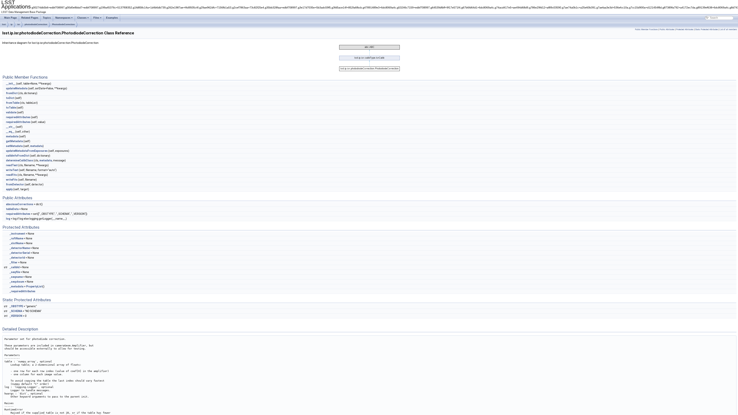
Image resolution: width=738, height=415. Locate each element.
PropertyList (34, 286)
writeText (12, 170)
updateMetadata (16, 88)
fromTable (12, 102)
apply (9, 189)
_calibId (15, 267)
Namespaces (62, 17)
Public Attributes (667, 29)
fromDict (12, 93)
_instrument (17, 233)
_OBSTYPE (16, 306)
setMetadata (14, 146)
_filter (13, 262)
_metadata (16, 286)
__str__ (10, 126)
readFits (11, 174)
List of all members (728, 29)
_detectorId (17, 257)
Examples (112, 17)
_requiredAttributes (22, 291)
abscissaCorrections (19, 204)
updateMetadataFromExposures (27, 150)
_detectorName (20, 248)
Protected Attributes (684, 29)
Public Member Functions (646, 29)
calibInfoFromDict (17, 155)
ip (11, 24)
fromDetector (15, 184)
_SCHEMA (16, 311)
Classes (81, 17)
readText (12, 165)
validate (11, 112)
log (8, 218)
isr (18, 24)
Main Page (10, 17)
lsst (4, 24)
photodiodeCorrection (36, 24)
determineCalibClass (19, 160)
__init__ (11, 83)
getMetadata (14, 141)
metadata (12, 136)
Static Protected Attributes (706, 29)
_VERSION (16, 315)
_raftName (16, 238)
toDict (10, 98)
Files (96, 17)
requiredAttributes (18, 117)
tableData (12, 209)
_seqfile (15, 272)
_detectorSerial (20, 252)
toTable (11, 107)
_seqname (16, 276)
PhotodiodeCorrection (63, 24)
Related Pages (29, 17)
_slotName (16, 243)
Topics (47, 17)
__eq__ (10, 131)
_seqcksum (17, 281)
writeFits (11, 179)
